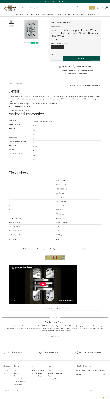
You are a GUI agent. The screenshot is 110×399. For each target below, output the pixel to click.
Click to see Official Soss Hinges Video (44, 104)
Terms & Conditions (92, 391)
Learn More (55, 336)
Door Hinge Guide (36, 373)
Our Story (6, 370)
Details (11, 84)
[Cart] (106, 8)
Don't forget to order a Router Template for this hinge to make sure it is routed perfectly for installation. (55, 249)
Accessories (18, 385)
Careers (5, 373)
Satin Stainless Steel (57, 47)
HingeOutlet (11, 391)
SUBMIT (105, 374)
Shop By (83, 14)
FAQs (49, 370)
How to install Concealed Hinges (19, 106)
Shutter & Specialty (48, 14)
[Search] (92, 8)
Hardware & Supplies (71, 14)
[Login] (98, 8)
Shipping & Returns (54, 379)
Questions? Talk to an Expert (86, 85)
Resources (91, 14)
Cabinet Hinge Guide (37, 370)
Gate (27, 14)
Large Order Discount (55, 373)
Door (15, 370)
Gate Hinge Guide (36, 376)
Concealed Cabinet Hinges (63, 22)
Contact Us (51, 376)
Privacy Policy (103, 391)
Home (52, 22)
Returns (19, 84)
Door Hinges (19, 14)
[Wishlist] (102, 8)
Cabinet (59, 14)
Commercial (35, 14)
